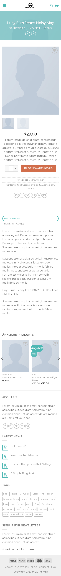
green (50, 494)
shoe (25, 509)
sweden (42, 509)
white (29, 514)
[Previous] (7, 80)
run (18, 509)
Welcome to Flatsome (24, 455)
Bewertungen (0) (14, 224)
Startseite (17, 28)
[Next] (53, 80)
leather (44, 499)
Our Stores (22, 567)
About (9, 567)
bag (5, 494)
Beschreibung (12, 218)
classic (13, 494)
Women (34, 28)
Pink (37, 504)
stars (33, 509)
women (30, 188)
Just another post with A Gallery (30, 464)
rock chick (8, 509)
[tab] (30, 218)
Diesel (36, 494)
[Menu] (4, 5)
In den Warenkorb (38, 168)
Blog (34, 567)
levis (32, 185)
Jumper (34, 499)
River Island (47, 504)
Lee (53, 499)
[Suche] (51, 5)
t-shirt (52, 509)
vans (5, 514)
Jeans (47, 28)
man (13, 504)
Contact (44, 567)
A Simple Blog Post (22, 473)
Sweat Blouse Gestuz (13, 377)
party (38, 185)
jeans (27, 185)
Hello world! (18, 446)
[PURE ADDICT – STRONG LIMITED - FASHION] (30, 5)
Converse (25, 494)
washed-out (48, 185)
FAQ (53, 567)
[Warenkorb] (57, 5)
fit (22, 185)
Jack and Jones (11, 499)
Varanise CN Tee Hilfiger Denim (45, 378)
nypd (20, 504)
